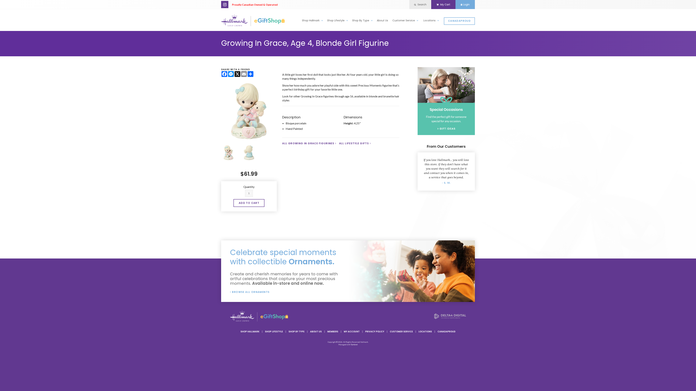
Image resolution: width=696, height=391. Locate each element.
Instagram (224, 4)
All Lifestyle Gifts (354, 143)
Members (332, 331)
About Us (382, 20)
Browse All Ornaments (251, 292)
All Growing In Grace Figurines (308, 143)
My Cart (445, 4)
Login (466, 4)
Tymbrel (354, 344)
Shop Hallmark (311, 20)
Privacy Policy (374, 331)
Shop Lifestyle (336, 20)
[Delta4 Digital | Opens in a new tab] (450, 317)
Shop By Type (360, 20)
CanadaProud (459, 21)
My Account (352, 331)
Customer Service (403, 20)
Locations (429, 20)
